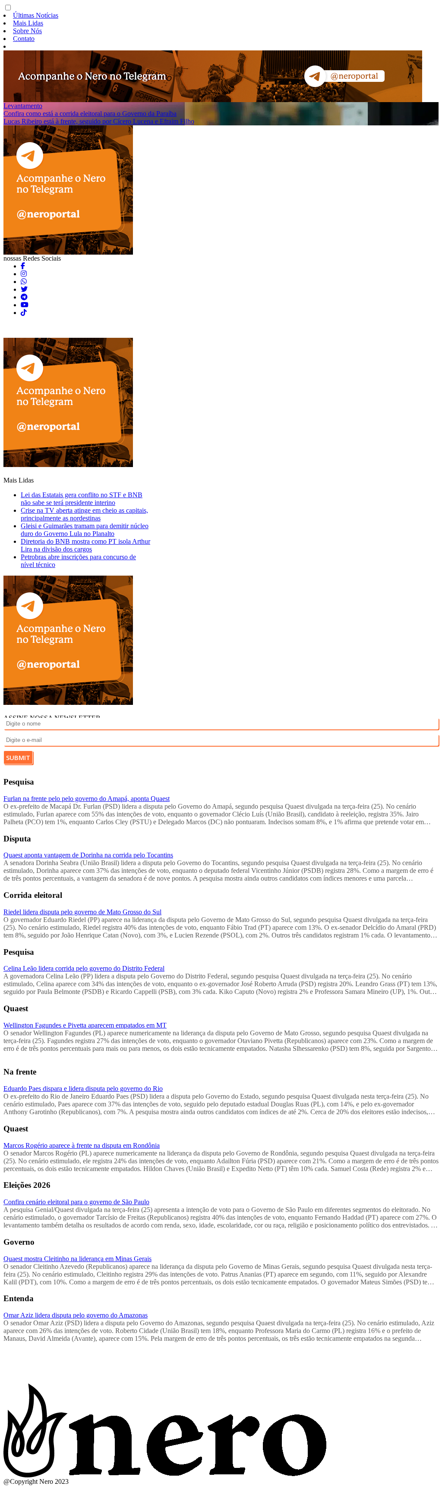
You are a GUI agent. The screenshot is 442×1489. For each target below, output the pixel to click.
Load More (221, 1363)
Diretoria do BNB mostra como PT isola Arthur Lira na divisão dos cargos (85, 545)
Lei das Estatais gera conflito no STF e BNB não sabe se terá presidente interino (81, 498)
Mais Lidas (28, 23)
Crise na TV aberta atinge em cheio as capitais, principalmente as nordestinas (84, 514)
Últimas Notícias (35, 15)
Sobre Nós (27, 30)
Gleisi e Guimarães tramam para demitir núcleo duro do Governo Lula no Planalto (84, 529)
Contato (24, 38)
